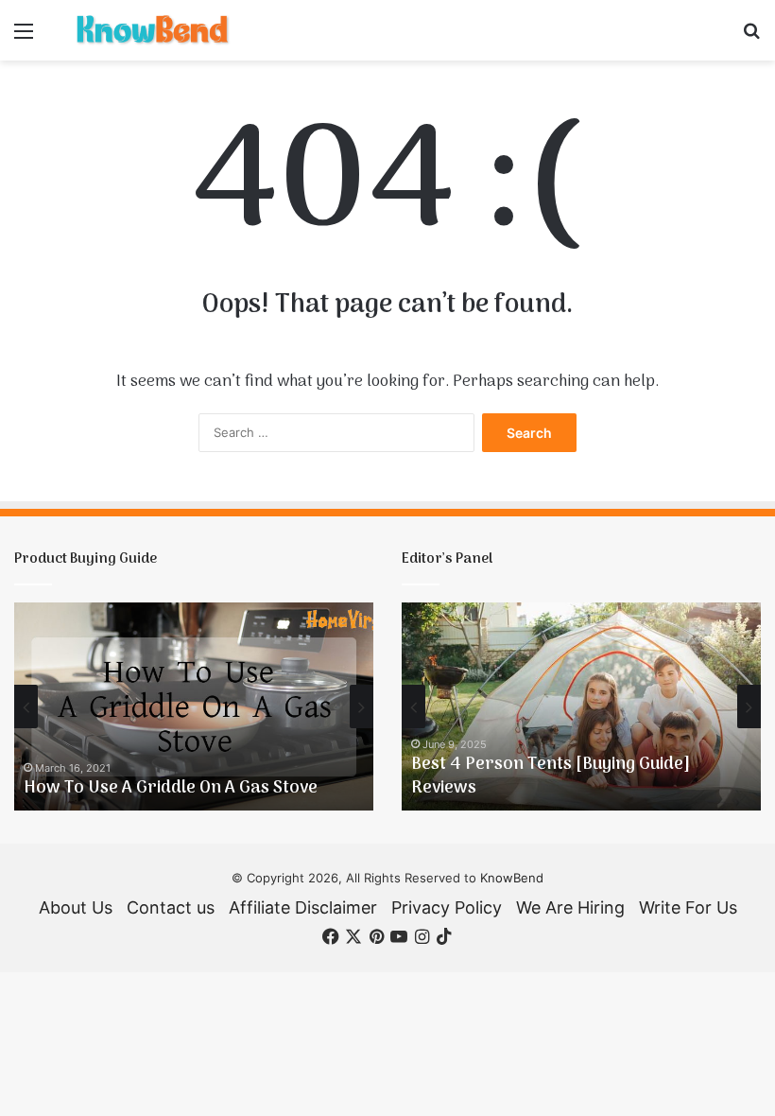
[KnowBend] (151, 30)
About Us (75, 907)
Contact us (171, 907)
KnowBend (511, 877)
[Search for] (751, 37)
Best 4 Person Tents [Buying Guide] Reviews (550, 776)
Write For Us (688, 907)
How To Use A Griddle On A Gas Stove (171, 788)
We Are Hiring (570, 907)
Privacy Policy (446, 907)
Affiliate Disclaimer (303, 907)
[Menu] (23, 37)
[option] (193, 706)
